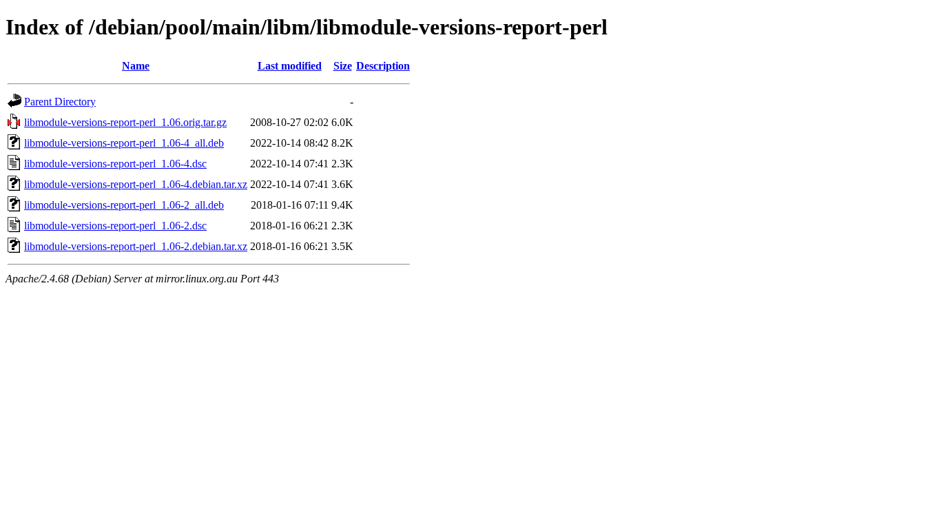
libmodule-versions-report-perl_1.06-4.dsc (115, 163)
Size (342, 66)
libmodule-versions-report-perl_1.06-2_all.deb (124, 205)
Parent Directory (60, 101)
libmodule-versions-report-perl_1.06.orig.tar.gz (125, 122)
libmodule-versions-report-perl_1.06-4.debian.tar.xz (135, 184)
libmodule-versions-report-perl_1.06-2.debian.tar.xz (135, 246)
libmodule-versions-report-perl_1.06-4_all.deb (124, 143)
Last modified (290, 66)
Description (383, 66)
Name (135, 66)
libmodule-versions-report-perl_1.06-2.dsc (115, 225)
